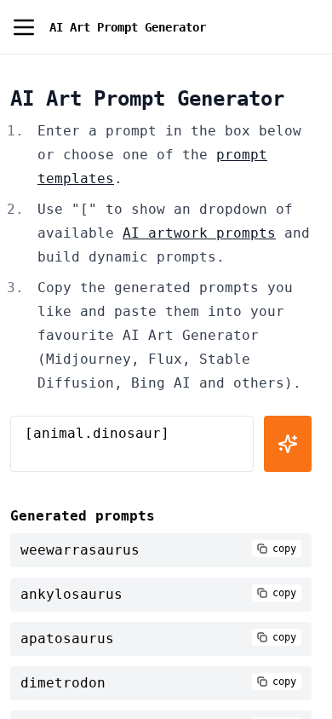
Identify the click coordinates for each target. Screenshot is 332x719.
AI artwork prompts (199, 233)
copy (284, 549)
